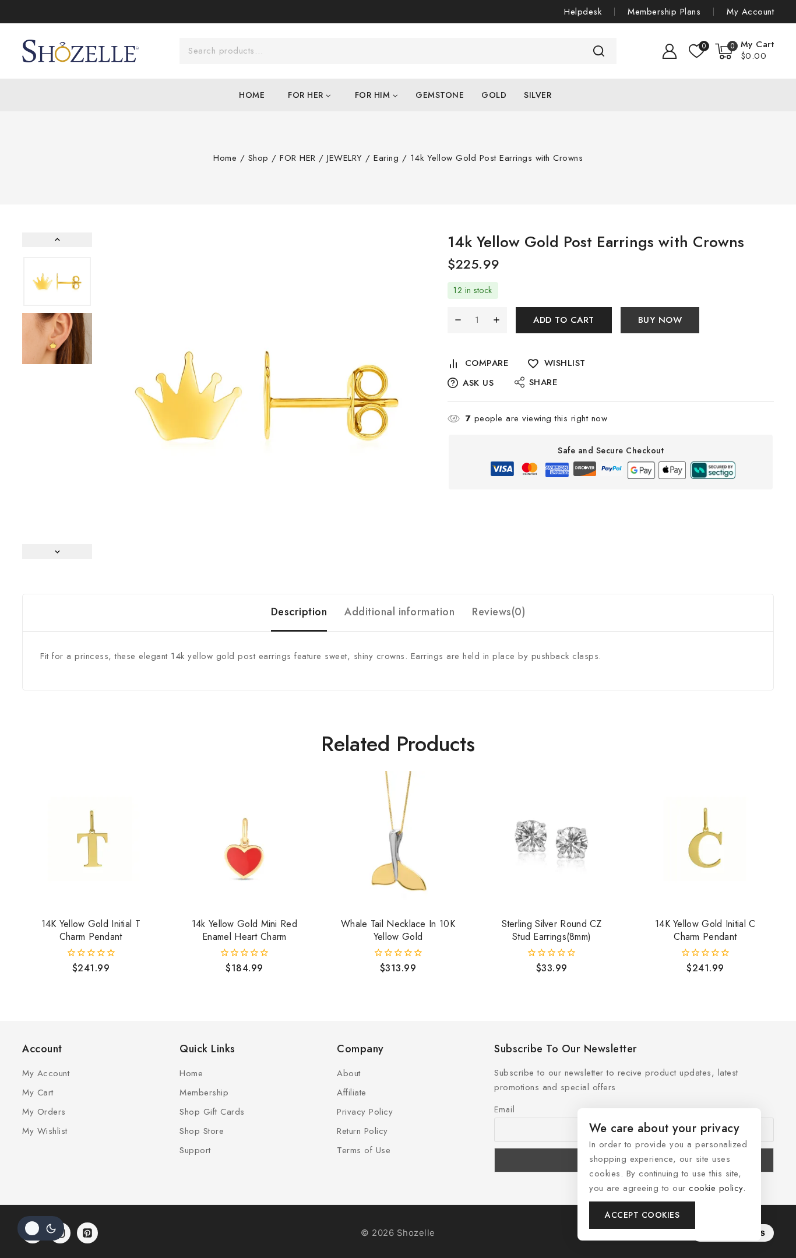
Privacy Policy (365, 1111)
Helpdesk (582, 11)
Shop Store (201, 1131)
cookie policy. (717, 1188)
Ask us (478, 382)
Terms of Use (363, 1150)
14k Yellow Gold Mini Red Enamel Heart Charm (244, 930)
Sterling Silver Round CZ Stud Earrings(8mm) (552, 930)
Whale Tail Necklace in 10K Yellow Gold (398, 930)
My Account (750, 11)
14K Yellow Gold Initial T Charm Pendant (91, 930)
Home (252, 95)
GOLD (493, 95)
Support (195, 1150)
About (349, 1073)
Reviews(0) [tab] (498, 611)
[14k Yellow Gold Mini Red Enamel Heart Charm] (245, 839)
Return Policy (362, 1131)
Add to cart (563, 319)
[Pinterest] (87, 1232)
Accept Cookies (642, 1215)
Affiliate (352, 1092)
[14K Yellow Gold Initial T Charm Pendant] (91, 839)
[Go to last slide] (57, 239)
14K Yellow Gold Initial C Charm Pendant (705, 930)
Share (543, 382)
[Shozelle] (80, 51)
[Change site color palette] (40, 1228)
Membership (203, 1092)
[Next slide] (57, 551)
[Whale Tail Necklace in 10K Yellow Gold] (398, 839)
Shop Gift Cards (212, 1111)
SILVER (537, 95)
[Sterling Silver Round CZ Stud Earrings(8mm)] (552, 839)
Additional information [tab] (399, 611)
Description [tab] (299, 611)
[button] (57, 281)
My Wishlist (45, 1131)
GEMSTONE (439, 95)
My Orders (44, 1111)
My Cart (38, 1092)
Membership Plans (664, 11)
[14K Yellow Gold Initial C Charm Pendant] (705, 839)
